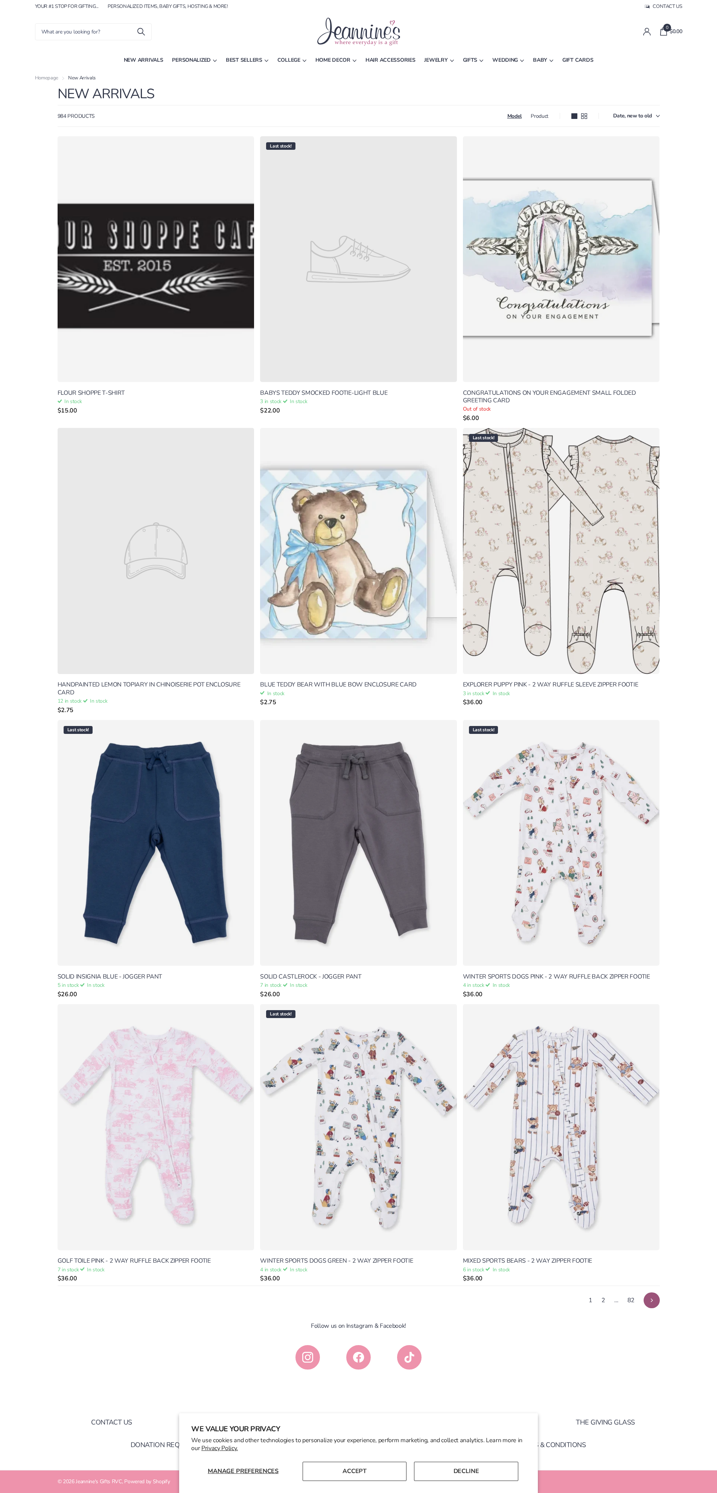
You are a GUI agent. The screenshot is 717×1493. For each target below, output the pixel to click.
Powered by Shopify (147, 1481)
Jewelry (436, 60)
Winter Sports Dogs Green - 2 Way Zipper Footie (336, 1261)
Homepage (46, 78)
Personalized (191, 60)
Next (652, 1300)
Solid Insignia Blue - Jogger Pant (110, 976)
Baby (540, 60)
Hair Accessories (390, 60)
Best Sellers (244, 60)
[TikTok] (409, 1357)
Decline (466, 1471)
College (288, 60)
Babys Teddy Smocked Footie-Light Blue (323, 393)
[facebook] (358, 1357)
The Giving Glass (605, 1422)
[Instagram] (307, 1357)
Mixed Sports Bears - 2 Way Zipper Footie (527, 1261)
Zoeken (141, 31)
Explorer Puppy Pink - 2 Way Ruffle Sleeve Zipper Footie (550, 684)
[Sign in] (647, 31)
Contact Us (111, 1422)
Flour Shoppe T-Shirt (91, 393)
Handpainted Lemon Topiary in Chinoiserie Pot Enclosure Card (149, 688)
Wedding (505, 60)
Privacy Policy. (219, 1448)
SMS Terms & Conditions (544, 1444)
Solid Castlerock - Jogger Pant (310, 976)
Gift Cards (577, 60)
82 (631, 1300)
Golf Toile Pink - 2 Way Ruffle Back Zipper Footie (134, 1261)
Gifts (470, 60)
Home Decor (332, 60)
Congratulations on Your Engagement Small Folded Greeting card (549, 397)
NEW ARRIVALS (143, 60)
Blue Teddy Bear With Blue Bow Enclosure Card (338, 684)
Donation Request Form (173, 1444)
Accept (355, 1471)
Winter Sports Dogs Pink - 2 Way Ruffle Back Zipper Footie (556, 976)
